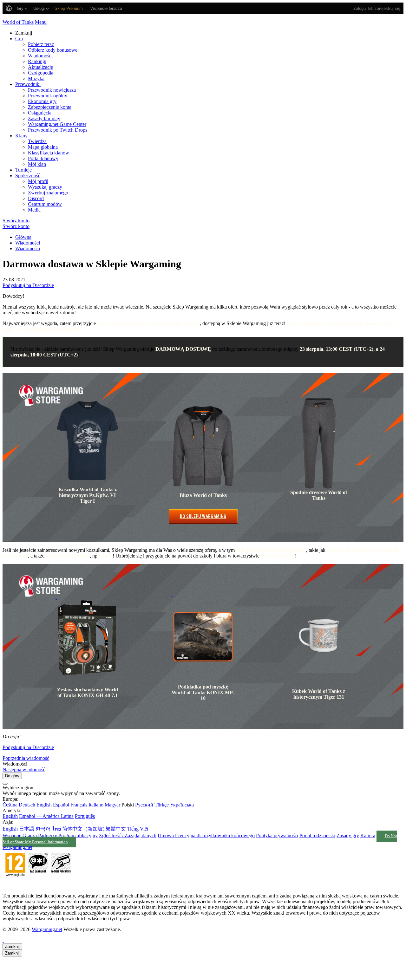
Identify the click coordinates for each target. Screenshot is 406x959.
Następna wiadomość (24, 769)
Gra (19, 38)
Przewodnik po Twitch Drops (57, 130)
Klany (21, 135)
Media (34, 209)
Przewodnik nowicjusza (52, 90)
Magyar (112, 804)
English (44, 804)
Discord (36, 198)
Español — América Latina (46, 816)
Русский (144, 804)
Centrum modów (45, 204)
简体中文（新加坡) (83, 829)
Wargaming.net (47, 929)
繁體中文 (116, 829)
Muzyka (36, 78)
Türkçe (161, 804)
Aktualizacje (40, 67)
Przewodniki (28, 84)
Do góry (12, 775)
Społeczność (27, 175)
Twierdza (37, 141)
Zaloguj (360, 8)
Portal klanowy (43, 158)
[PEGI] (38, 885)
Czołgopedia (40, 72)
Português (85, 816)
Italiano (95, 804)
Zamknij (12, 946)
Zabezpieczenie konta (49, 107)
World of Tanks (18, 22)
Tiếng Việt (137, 829)
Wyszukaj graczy (45, 187)
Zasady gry (348, 835)
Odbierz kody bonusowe (52, 50)
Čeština (10, 804)
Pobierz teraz (41, 44)
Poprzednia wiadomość (26, 758)
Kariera (367, 835)
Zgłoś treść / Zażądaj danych (127, 835)
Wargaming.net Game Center (57, 124)
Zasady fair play (44, 118)
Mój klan (37, 164)
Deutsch (27, 804)
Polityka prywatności (277, 835)
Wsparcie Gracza (20, 835)
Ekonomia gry (42, 101)
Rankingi (37, 61)
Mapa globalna (43, 147)
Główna (23, 237)
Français (78, 804)
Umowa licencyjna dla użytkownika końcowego (206, 835)
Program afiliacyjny (78, 835)
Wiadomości (40, 55)
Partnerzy (47, 835)
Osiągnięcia (39, 112)
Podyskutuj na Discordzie (28, 285)
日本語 (26, 829)
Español (61, 804)
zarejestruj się (387, 8)
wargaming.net (17, 847)
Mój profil (38, 181)
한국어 (43, 829)
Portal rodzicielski (317, 835)
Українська (182, 804)
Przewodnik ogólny (47, 95)
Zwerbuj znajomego (48, 192)
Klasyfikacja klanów (48, 152)
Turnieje (23, 170)
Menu (41, 22)
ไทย (56, 829)
